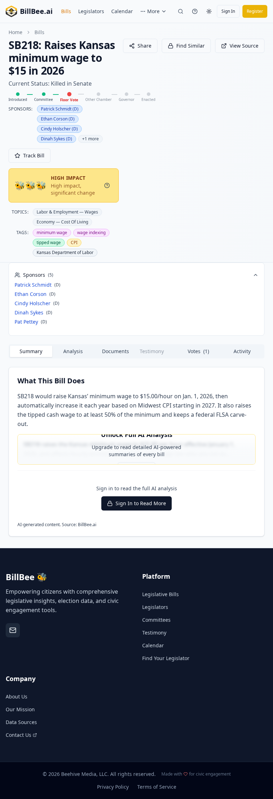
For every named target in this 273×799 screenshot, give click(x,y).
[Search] (180, 11)
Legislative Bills (160, 594)
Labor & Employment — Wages (67, 212)
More (153, 11)
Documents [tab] (115, 351)
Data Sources (21, 722)
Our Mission (20, 709)
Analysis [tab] (73, 351)
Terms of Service (156, 786)
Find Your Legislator (165, 658)
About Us (16, 696)
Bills (66, 11)
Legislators (91, 11)
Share (144, 45)
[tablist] (136, 351)
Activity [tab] (242, 351)
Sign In (228, 11)
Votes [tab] (198, 351)
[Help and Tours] (194, 11)
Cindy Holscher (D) (59, 129)
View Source (244, 45)
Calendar (122, 11)
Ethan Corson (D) (58, 119)
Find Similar (190, 45)
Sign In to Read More (141, 503)
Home (15, 32)
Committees (156, 619)
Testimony (154, 632)
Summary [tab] (31, 351)
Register (255, 11)
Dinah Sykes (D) (56, 139)
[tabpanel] (136, 451)
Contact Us (18, 734)
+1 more (90, 139)
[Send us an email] (13, 630)
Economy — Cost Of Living (62, 222)
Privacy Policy (113, 786)
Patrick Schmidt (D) (60, 109)
